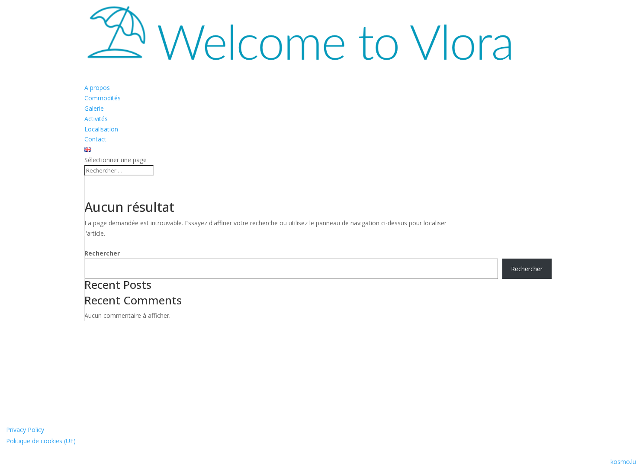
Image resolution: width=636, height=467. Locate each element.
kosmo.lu (623, 461)
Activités (96, 119)
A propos (97, 87)
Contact (95, 139)
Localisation (101, 129)
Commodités (102, 98)
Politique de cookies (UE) (41, 441)
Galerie (94, 108)
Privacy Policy (25, 429)
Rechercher (102, 253)
